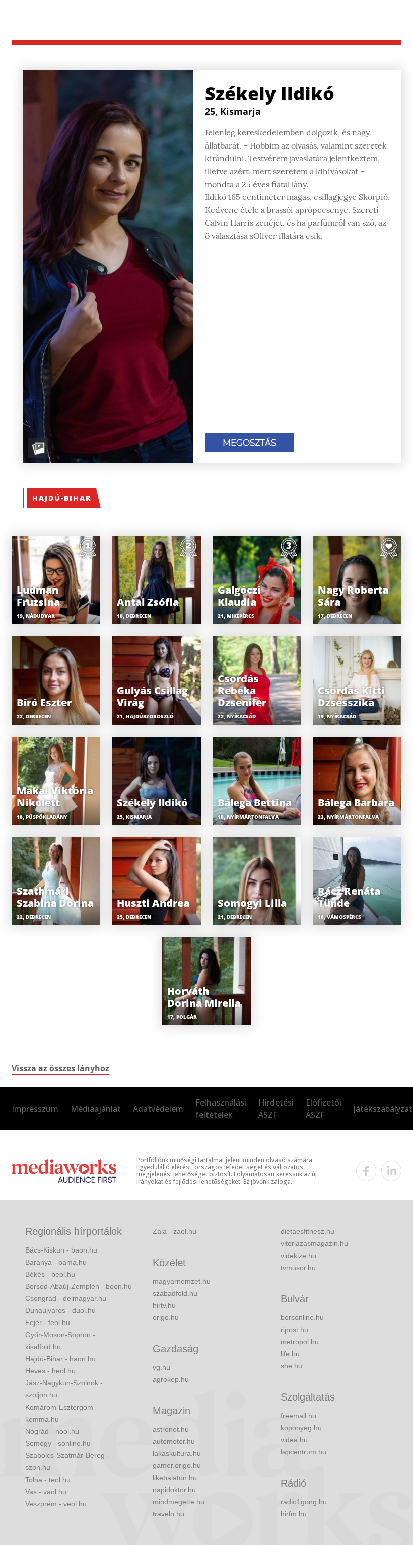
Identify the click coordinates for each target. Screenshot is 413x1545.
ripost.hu (294, 1330)
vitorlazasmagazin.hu (314, 1243)
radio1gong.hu (304, 1502)
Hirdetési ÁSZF (276, 1108)
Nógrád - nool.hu (52, 1431)
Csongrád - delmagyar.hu (65, 1298)
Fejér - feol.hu (47, 1322)
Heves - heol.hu (50, 1371)
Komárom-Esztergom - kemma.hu (61, 1413)
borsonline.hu (302, 1317)
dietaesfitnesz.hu (307, 1231)
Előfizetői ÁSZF (323, 1108)
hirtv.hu (164, 1305)
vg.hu (161, 1367)
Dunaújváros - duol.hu (60, 1310)
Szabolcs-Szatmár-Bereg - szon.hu (67, 1461)
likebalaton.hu (175, 1478)
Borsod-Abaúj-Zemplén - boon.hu (78, 1286)
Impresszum (35, 1108)
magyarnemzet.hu (182, 1281)
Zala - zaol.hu (174, 1231)
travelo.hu (168, 1514)
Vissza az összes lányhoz (60, 1068)
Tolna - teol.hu (48, 1480)
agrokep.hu (171, 1379)
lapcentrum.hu (303, 1452)
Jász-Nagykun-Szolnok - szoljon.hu (64, 1389)
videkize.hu (298, 1256)
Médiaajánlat (96, 1108)
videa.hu (294, 1440)
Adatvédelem (158, 1108)
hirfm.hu (294, 1514)
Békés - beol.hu (50, 1274)
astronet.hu (171, 1429)
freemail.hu (298, 1416)
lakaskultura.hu (177, 1453)
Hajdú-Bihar (61, 498)
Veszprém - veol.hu (56, 1504)
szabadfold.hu (175, 1293)
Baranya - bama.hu (56, 1262)
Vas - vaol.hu (45, 1492)
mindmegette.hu (178, 1502)
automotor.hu (174, 1441)
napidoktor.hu (174, 1490)
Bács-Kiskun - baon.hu (61, 1250)
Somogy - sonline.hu (58, 1443)
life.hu (290, 1354)
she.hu (291, 1366)
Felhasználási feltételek (220, 1108)
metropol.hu (300, 1342)
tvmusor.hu (298, 1268)
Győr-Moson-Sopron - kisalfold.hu (60, 1341)
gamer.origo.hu (177, 1465)
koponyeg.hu (301, 1428)
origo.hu (166, 1317)
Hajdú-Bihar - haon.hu (60, 1359)
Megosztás (249, 442)
